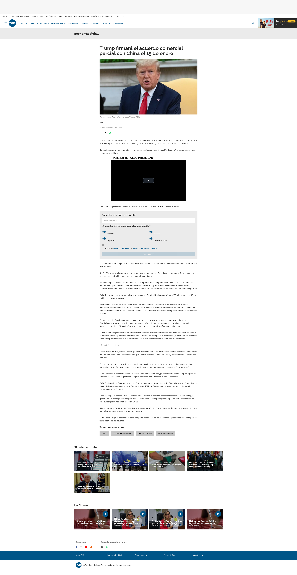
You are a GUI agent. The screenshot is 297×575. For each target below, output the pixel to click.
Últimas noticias (8, 16)
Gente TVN (106, 23)
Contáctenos (198, 555)
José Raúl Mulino (22, 16)
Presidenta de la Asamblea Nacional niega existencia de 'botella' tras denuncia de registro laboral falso (167, 523)
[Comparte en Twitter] (105, 133)
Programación (117, 23)
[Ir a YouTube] (86, 547)
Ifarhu (42, 16)
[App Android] (107, 547)
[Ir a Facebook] (77, 547)
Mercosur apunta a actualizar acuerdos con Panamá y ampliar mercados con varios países (202, 465)
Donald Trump (119, 16)
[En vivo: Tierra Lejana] (266, 23)
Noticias (23, 23)
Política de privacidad (114, 555)
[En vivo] (278, 20)
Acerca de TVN (169, 555)
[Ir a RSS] (92, 547)
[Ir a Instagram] (81, 547)
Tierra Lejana (281, 25)
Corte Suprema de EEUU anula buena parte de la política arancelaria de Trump (89, 465)
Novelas (85, 23)
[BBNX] (79, 565)
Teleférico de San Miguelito (101, 16)
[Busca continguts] (253, 23)
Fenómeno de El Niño (54, 16)
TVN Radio (55, 23)
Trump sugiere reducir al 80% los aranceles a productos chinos (90, 488)
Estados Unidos (165, 433)
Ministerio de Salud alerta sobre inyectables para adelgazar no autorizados (202, 523)
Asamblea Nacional (81, 16)
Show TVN (34, 23)
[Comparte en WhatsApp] (110, 133)
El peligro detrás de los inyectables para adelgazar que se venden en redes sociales (92, 523)
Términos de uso (141, 555)
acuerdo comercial (122, 433)
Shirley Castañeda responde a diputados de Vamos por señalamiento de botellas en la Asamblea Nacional (127, 522)
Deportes (43, 23)
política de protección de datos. (145, 248)
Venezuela (68, 16)
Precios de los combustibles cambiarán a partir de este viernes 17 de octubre (166, 465)
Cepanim (34, 16)
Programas (94, 23)
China (104, 433)
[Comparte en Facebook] (101, 133)
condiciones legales (121, 248)
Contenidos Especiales (69, 23)
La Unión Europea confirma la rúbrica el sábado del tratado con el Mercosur (129, 465)
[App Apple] (102, 547)
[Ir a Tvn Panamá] (12, 23)
